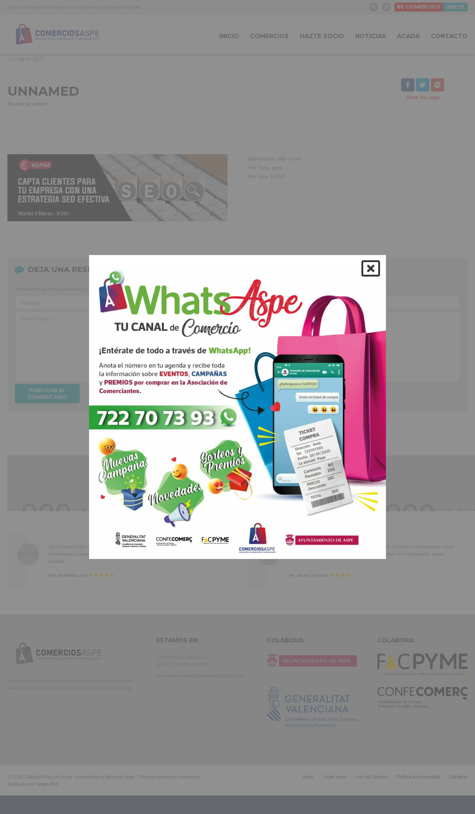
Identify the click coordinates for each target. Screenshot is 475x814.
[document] (237, 407)
